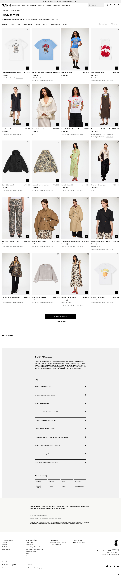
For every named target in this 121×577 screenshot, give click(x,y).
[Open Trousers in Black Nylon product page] (105, 161)
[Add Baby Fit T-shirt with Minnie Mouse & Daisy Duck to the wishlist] (87, 85)
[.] (60, 1)
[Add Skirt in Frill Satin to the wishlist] (87, 29)
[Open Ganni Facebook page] (114, 566)
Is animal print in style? (42, 453)
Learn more (19, 78)
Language (30, 561)
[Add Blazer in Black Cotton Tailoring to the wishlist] (117, 198)
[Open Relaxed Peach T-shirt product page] (105, 274)
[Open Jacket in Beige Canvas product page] (46, 218)
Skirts (45, 24)
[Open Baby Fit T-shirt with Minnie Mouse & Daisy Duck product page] (75, 105)
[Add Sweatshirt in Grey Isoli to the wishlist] (58, 254)
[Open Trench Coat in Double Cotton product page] (75, 218)
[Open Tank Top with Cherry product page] (105, 49)
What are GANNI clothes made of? (45, 419)
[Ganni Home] (7, 5)
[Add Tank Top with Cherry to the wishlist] (117, 29)
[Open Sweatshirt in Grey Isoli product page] (46, 274)
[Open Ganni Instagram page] (107, 566)
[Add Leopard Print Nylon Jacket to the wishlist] (58, 142)
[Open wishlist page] (110, 5)
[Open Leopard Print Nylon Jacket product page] (46, 161)
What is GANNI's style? (42, 402)
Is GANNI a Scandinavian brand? (45, 394)
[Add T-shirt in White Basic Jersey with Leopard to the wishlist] (28, 29)
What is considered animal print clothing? (47, 444)
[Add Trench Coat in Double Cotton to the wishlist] (87, 198)
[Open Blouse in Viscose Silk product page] (46, 105)
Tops (18, 24)
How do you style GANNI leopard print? (47, 411)
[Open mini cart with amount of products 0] (118, 5)
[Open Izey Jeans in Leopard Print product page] (16, 218)
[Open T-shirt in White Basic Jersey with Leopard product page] (16, 49)
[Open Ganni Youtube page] (118, 566)
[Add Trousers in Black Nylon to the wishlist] (117, 142)
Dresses (4, 24)
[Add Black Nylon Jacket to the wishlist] (28, 142)
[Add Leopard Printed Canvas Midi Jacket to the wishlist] (28, 254)
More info (55, 19)
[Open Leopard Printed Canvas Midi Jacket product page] (16, 274)
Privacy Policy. (79, 523)
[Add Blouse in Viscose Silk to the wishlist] (58, 85)
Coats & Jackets (27, 24)
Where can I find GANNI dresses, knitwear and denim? (51, 436)
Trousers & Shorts (54, 24)
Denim (65, 24)
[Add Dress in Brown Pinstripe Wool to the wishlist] (117, 85)
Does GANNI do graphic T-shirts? (45, 428)
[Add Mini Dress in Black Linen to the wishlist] (28, 85)
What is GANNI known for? (43, 385)
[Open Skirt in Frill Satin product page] (75, 49)
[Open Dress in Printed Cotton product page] (75, 274)
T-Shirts (12, 24)
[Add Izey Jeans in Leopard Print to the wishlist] (28, 198)
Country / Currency (6, 561)
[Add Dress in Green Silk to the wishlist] (87, 142)
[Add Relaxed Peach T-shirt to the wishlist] (117, 254)
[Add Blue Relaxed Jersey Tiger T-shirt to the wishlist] (58, 29)
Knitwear (37, 24)
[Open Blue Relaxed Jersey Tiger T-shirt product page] (46, 49)
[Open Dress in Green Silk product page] (75, 161)
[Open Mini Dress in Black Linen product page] (16, 105)
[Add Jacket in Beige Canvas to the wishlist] (58, 198)
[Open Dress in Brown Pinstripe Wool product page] (105, 105)
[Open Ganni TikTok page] (111, 566)
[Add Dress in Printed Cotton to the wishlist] (87, 254)
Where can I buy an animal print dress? (47, 461)
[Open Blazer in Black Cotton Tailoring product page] (105, 218)
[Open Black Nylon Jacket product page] (16, 161)
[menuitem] (16, 5)
